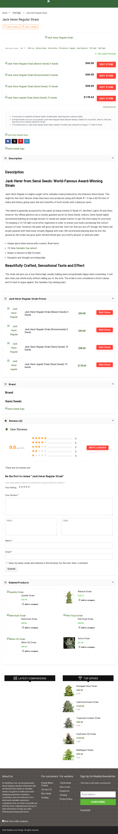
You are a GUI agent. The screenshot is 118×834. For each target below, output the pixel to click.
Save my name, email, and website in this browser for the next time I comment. (48, 563)
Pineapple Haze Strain (86, 686)
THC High (17, 13)
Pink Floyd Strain (85, 619)
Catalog (44, 797)
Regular (72, 48)
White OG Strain (28, 642)
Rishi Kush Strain (29, 619)
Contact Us (46, 789)
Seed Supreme (82, 48)
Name (9, 540)
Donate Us (64, 791)
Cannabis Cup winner (26, 248)
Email (8, 552)
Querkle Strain (28, 595)
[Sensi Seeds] (14, 149)
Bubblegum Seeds (84, 750)
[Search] (113, 4)
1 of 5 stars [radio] (20, 487)
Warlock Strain (85, 591)
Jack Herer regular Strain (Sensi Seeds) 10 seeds (46, 365)
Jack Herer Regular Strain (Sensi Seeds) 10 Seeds (46, 348)
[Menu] (3, 4)
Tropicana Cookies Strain (88, 718)
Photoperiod (63, 48)
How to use (65, 787)
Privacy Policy (66, 799)
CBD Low (30, 48)
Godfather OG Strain (86, 734)
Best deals (46, 793)
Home (4, 13)
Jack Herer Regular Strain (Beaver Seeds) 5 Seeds (46, 313)
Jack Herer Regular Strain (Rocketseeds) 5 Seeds (46, 331)
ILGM (78, 694)
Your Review (12, 495)
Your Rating (10, 487)
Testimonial (65, 783)
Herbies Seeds (41, 48)
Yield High (101, 48)
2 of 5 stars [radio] (21, 487)
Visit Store (106, 64)
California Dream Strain (87, 702)
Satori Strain (84, 638)
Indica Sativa (53, 48)
